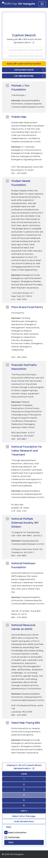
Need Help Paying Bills (25, 722)
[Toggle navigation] (42, 3)
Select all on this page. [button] (24, 816)
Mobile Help (18, 117)
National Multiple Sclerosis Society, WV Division (25, 522)
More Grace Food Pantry (27, 307)
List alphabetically (24, 76)
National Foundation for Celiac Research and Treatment (26, 450)
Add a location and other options (25, 56)
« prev (24, 774)
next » (24, 811)
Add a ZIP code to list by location (24, 64)
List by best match (24, 70)
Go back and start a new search (25, 50)
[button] (44, 70)
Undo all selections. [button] (24, 821)
